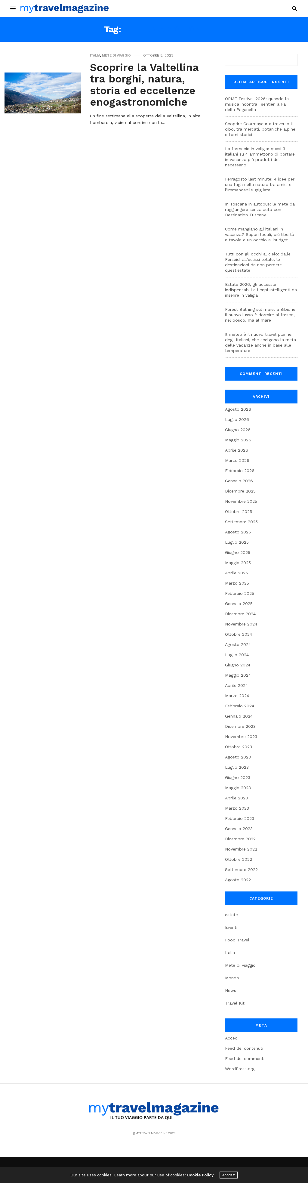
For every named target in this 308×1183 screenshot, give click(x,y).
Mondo (232, 977)
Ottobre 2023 (238, 746)
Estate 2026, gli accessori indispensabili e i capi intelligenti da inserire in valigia (261, 290)
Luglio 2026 (237, 419)
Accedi (232, 1038)
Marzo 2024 (237, 695)
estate (231, 914)
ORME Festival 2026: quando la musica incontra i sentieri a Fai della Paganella (257, 104)
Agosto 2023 (238, 757)
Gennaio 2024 (239, 716)
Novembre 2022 (241, 849)
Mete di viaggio (116, 55)
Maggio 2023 (238, 787)
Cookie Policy (200, 1175)
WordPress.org (239, 1068)
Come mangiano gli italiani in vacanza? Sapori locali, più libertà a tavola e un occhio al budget (259, 234)
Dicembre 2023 (240, 726)
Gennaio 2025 (239, 603)
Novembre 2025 (241, 501)
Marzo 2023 (237, 808)
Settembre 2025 (241, 521)
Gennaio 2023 (239, 828)
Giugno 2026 (238, 429)
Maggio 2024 (238, 675)
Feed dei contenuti (244, 1048)
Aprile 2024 (236, 685)
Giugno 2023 (237, 777)
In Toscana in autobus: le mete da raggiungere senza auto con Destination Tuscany (260, 209)
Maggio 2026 (238, 439)
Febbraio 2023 (239, 818)
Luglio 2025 (237, 542)
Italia (95, 55)
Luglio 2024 (237, 654)
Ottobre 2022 (238, 859)
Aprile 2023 (236, 797)
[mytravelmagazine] (64, 8)
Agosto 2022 (238, 879)
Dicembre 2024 (240, 613)
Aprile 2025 (236, 572)
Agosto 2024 (238, 644)
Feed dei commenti (244, 1058)
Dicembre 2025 (240, 491)
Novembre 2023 (241, 736)
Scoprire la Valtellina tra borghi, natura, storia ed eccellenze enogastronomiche (144, 85)
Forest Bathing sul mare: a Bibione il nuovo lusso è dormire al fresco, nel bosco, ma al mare (260, 315)
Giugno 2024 (237, 665)
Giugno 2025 (237, 552)
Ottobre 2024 (238, 634)
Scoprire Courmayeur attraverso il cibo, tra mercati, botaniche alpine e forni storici (260, 129)
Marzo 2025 (237, 583)
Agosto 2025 (238, 532)
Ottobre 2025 (238, 511)
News (230, 990)
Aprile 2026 (236, 450)
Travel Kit (235, 1003)
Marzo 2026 (237, 460)
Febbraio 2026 (239, 470)
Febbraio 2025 (239, 593)
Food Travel (237, 939)
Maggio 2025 (238, 562)
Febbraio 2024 (239, 705)
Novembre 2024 (241, 624)
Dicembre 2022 (240, 838)
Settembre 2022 (241, 869)
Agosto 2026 (238, 409)
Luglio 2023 (237, 767)
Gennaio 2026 (239, 480)
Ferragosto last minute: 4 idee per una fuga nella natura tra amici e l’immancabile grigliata (259, 184)
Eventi (231, 927)
